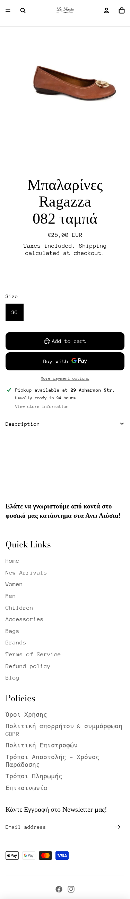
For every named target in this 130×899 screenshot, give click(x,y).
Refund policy (28, 666)
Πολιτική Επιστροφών (42, 745)
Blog (12, 677)
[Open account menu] (106, 10)
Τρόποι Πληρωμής (34, 776)
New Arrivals (26, 572)
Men (11, 596)
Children (19, 607)
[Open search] (23, 10)
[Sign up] (117, 827)
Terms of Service (33, 654)
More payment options (65, 378)
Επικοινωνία (26, 788)
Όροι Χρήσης (26, 715)
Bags (12, 631)
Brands (16, 642)
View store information (42, 406)
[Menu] (8, 10)
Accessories (25, 619)
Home (12, 560)
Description (23, 424)
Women (14, 584)
